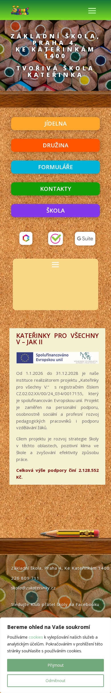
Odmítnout (55, 680)
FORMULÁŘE (55, 167)
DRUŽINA (55, 145)
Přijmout (56, 665)
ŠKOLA (55, 210)
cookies (36, 637)
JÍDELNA (55, 123)
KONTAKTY (55, 189)
